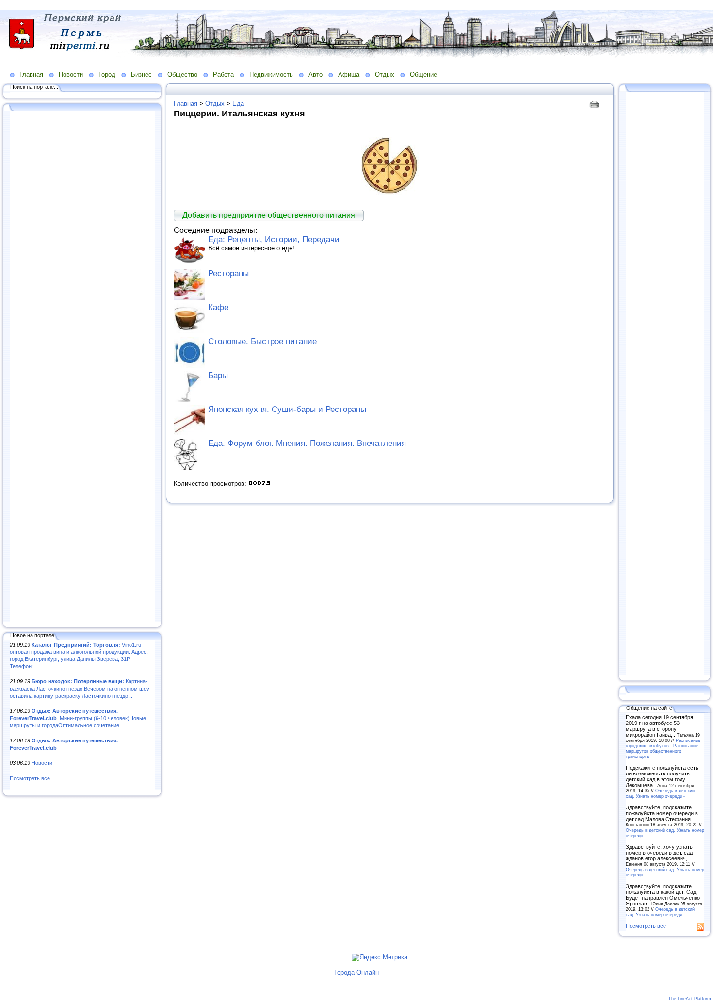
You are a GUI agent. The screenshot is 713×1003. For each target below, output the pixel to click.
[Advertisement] (82, 367)
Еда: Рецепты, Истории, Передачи (274, 239)
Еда (238, 103)
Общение (423, 74)
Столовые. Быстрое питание (262, 341)
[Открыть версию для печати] (595, 103)
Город (106, 74)
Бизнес (141, 74)
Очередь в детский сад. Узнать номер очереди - (660, 793)
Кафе (218, 307)
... (297, 248)
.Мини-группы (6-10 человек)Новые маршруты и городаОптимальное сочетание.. (78, 718)
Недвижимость (271, 74)
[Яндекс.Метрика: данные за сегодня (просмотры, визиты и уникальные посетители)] (379, 957)
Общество (182, 74)
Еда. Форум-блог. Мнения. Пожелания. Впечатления (307, 443)
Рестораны (228, 273)
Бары (218, 375)
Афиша (348, 74)
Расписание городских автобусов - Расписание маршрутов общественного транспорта (663, 748)
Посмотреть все (30, 778)
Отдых (384, 74)
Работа (223, 74)
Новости (71, 74)
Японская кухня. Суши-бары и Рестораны (287, 409)
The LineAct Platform (689, 998)
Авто (315, 74)
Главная (31, 74)
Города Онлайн (356, 972)
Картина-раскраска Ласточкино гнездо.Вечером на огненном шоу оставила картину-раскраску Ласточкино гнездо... (79, 688)
